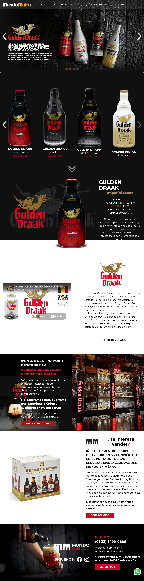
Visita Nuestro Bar (38, 423)
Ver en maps (108, 567)
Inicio (42, 4)
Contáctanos (125, 4)
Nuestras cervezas (66, 4)
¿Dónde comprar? (98, 4)
